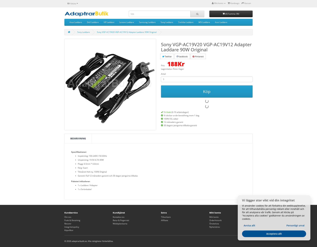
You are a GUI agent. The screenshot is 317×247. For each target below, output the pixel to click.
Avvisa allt (249, 225)
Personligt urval (295, 225)
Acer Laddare (221, 22)
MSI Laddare (204, 22)
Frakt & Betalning (72, 220)
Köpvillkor (68, 230)
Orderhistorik (215, 220)
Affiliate (164, 220)
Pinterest (199, 56)
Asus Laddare (76, 22)
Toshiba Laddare (186, 22)
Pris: (163, 65)
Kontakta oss (118, 217)
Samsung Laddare (147, 22)
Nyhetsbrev (214, 227)
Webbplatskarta (120, 223)
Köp (207, 91)
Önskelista (214, 223)
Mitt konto (214, 217)
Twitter (168, 56)
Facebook (183, 56)
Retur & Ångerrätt (121, 220)
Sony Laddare (167, 22)
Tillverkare (166, 217)
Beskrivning (78, 138)
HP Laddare (109, 22)
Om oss (67, 217)
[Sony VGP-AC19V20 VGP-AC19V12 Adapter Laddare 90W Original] (110, 84)
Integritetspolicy (71, 227)
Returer (67, 223)
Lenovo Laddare (126, 22)
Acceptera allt (274, 233)
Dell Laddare (93, 22)
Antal (163, 73)
